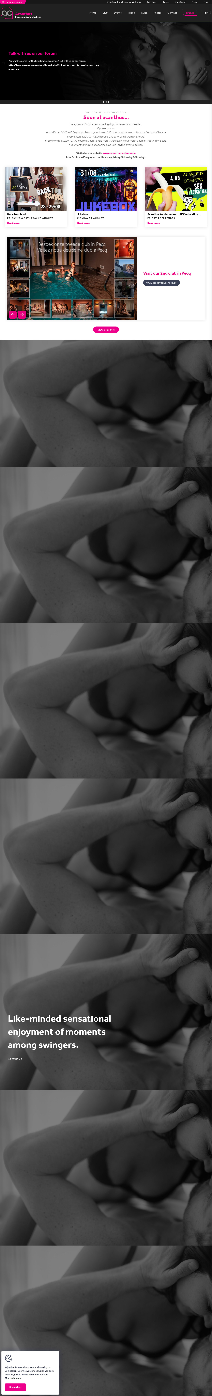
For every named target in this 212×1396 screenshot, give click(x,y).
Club (105, 12)
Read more (13, 223)
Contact (172, 12)
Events (118, 12)
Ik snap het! (15, 1387)
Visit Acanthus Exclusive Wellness (124, 2)
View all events (106, 329)
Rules (144, 12)
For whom (152, 2)
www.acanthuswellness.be (119, 153)
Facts (166, 2)
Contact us (15, 1058)
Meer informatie (13, 1378)
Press (194, 2)
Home (92, 12)
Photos (158, 12)
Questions (180, 2)
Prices (131, 12)
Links (206, 2)
